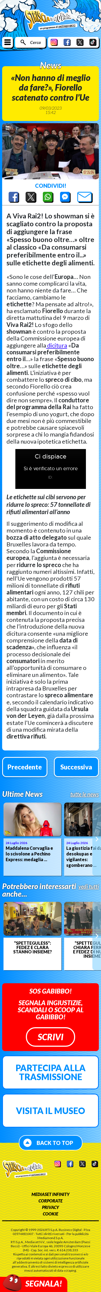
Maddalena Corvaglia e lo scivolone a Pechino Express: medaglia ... (29, 853)
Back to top (55, 1143)
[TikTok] (92, 42)
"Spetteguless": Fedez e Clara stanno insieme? (32, 947)
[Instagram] (54, 42)
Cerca (35, 42)
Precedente (25, 767)
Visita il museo (50, 1110)
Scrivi (50, 1037)
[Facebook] (67, 42)
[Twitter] (79, 42)
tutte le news (84, 794)
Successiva (76, 767)
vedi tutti (88, 886)
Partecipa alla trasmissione (51, 1072)
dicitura (56, 345)
